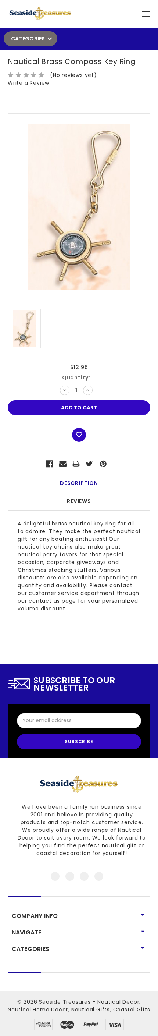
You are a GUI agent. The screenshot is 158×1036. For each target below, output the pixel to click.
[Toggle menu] (147, 12)
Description (79, 483)
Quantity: (76, 377)
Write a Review (28, 82)
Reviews (79, 501)
